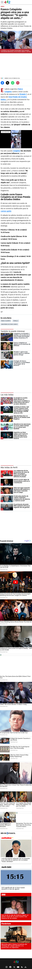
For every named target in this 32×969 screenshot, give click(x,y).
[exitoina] (16, 838)
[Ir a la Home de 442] (7, 3)
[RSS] (22, 967)
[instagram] (6, 967)
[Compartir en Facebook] (2, 83)
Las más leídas (7, 395)
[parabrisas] (16, 924)
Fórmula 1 (15, 320)
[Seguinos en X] (14, 967)
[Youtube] (18, 967)
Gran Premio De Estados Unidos (9, 324)
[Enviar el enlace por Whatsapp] (12, 83)
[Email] (17, 83)
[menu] (2, 2)
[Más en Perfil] (10, 833)
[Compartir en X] (7, 83)
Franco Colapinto (5, 320)
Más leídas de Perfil (9, 467)
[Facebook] (10, 967)
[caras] (16, 895)
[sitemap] (25, 967)
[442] (16, 961)
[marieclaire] (16, 867)
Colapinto (17, 151)
